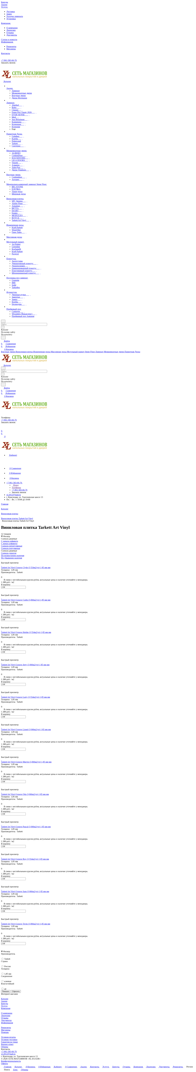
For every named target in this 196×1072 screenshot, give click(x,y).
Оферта (4, 1063)
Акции (4, 1001)
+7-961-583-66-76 (9, 60)
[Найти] (3, 337)
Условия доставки (9, 1039)
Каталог (4, 999)
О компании (12, 28)
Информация (7, 1023)
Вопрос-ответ (7, 1044)
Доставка (10, 11)
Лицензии (11, 30)
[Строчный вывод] (3, 560)
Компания (5, 1008)
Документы (11, 35)
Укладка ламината (14, 16)
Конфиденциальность (11, 1061)
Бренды (4, 1003)
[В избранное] (2, 590)
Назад (16, 485)
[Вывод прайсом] (5, 560)
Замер (9, 14)
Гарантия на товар (9, 1042)
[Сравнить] (2, 593)
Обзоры (4, 1047)
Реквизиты (11, 46)
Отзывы (10, 32)
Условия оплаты (8, 1037)
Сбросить (16, 991)
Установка (11, 19)
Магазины (11, 49)
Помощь (5, 1032)
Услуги (4, 1006)
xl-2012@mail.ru (13, 495)
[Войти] (2, 428)
